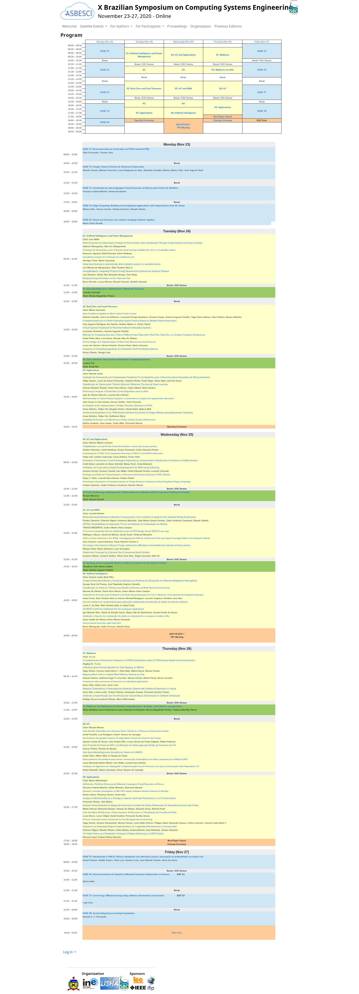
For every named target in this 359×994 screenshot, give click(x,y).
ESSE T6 (261, 70)
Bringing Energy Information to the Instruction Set (106, 278)
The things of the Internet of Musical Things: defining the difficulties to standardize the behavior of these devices (137, 545)
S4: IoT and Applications (183, 55)
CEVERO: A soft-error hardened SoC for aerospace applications (113, 609)
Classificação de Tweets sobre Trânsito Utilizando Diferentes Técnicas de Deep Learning (125, 384)
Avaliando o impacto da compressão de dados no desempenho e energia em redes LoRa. (126, 616)
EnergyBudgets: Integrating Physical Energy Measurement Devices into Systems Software (126, 271)
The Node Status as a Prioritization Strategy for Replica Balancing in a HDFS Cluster (123, 833)
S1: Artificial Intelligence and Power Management (108, 236)
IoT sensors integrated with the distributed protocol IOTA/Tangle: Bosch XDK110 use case (126, 531)
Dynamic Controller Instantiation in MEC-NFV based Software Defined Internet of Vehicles (125, 791)
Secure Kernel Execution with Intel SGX (102, 623)
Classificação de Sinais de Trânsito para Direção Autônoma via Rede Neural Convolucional (126, 588)
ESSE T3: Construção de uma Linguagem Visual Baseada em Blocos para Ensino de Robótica (130, 188)
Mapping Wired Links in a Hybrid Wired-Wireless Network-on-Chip (113, 674)
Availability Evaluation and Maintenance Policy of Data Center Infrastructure (119, 419)
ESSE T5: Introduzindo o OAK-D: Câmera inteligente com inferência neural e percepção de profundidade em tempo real (143, 856)
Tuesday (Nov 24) (144, 42)
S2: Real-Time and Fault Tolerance (144, 88)
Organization (200, 26)
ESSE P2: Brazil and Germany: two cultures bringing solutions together (119, 220)
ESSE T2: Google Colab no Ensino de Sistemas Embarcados (113, 167)
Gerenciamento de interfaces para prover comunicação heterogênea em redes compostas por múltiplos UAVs (135, 759)
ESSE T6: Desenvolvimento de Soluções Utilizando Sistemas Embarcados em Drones (126, 874)
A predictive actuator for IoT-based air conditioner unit (108, 257)
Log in (68, 952)
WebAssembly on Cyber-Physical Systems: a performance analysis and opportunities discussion (128, 398)
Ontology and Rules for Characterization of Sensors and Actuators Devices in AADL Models (126, 474)
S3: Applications (144, 113)
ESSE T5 (261, 51)
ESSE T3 (104, 92)
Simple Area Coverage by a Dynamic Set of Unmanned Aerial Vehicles (116, 552)
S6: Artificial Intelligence (183, 113)
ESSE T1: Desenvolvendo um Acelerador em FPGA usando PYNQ (116, 149)
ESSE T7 (261, 92)
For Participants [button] (148, 26)
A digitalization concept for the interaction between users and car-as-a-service (120, 446)
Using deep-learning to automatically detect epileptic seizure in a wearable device (122, 264)
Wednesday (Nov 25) (183, 42)
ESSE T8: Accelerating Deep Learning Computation (108, 913)
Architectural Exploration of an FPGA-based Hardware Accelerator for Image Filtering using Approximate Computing (138, 412)
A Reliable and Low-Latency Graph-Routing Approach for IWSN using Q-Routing (121, 467)
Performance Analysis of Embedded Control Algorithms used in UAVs (115, 391)
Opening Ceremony (144, 120)
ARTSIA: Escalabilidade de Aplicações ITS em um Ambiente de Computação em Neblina (125, 524)
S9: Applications (222, 107)
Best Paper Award (223, 116)
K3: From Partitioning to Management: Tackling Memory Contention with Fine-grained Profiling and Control (136, 492)
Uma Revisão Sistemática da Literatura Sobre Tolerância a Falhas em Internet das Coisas (125, 731)
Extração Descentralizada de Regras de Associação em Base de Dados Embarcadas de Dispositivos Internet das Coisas (140, 805)
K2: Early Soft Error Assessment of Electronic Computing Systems (116, 359)
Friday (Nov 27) (261, 42)
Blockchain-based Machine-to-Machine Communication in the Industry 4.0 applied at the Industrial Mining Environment (139, 517)
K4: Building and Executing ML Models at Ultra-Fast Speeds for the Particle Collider (125, 563)
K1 (144, 70)
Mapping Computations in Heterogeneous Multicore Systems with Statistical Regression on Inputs (129, 688)
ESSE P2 (104, 122)
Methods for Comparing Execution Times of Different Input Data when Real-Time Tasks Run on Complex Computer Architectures (144, 335)
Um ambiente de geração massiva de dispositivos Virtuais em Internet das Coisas (122, 738)
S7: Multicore (222, 55)
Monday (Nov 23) (105, 42)
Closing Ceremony (222, 120)
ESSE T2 (104, 70)
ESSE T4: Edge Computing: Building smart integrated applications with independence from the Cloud (133, 205)
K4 (183, 103)
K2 (144, 103)
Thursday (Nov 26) (222, 42)
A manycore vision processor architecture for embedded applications (115, 681)
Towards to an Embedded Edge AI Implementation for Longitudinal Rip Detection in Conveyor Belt (130, 826)
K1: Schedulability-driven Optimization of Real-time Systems (113, 289)
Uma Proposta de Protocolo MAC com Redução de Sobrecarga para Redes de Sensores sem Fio (129, 745)
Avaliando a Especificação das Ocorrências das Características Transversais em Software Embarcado (131, 695)
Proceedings (177, 26)
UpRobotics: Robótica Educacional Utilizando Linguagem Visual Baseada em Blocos (123, 784)
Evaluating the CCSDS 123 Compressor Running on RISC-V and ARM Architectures (123, 453)
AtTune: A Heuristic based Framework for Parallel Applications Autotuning (117, 819)
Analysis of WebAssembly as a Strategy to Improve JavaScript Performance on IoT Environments (129, 798)
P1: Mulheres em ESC (223, 70)
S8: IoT (222, 88)
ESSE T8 (261, 111)
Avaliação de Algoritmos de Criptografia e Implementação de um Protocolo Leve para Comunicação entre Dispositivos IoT (141, 766)
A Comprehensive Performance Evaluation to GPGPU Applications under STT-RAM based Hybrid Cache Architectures (139, 660)
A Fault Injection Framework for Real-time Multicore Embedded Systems (117, 328)
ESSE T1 (104, 51)
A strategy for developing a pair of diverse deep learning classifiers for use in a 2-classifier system (129, 250)
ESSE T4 (104, 111)
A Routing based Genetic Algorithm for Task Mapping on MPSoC (113, 667)
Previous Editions (228, 26)
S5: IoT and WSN (183, 88)
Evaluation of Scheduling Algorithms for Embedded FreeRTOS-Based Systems (120, 349)
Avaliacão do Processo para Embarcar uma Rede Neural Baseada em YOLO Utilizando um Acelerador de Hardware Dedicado (143, 595)
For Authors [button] (120, 26)
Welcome (69, 26)
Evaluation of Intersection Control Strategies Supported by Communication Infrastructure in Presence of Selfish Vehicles (140, 460)
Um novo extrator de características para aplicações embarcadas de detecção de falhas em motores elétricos (135, 602)
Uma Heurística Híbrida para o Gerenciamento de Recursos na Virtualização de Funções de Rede (130, 812)
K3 (183, 70)
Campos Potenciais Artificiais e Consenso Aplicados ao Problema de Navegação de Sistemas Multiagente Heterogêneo (140, 580)
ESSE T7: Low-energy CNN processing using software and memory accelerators (123, 895)
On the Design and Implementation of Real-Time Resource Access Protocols (119, 342)
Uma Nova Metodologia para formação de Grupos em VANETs (112, 752)
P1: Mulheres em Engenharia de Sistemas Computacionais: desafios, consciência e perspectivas (132, 706)
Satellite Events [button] (92, 26)
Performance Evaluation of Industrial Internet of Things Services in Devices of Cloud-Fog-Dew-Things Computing (136, 481)
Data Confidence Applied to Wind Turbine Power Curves (109, 313)
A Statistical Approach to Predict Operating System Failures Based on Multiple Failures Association (130, 320)
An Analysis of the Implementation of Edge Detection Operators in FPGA (117, 405)
